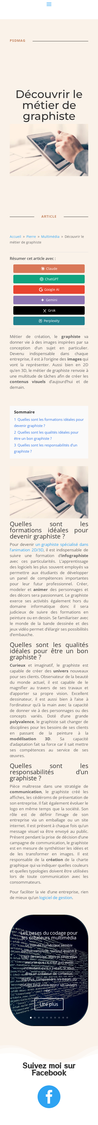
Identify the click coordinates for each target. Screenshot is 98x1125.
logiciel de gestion (55, 897)
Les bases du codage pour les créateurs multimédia (49, 935)
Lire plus (49, 1004)
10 (67, 1017)
